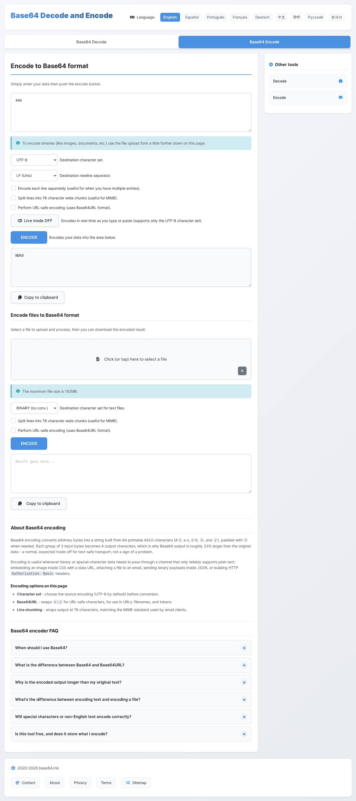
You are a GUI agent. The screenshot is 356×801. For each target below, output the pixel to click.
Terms (106, 782)
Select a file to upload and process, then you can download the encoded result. (78, 329)
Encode (279, 97)
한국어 (336, 17)
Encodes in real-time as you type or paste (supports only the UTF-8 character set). (113, 220)
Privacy (80, 782)
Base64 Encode (264, 41)
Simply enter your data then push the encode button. (56, 84)
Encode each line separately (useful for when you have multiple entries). (79, 188)
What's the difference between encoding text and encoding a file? (77, 699)
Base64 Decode (91, 41)
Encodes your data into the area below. (82, 237)
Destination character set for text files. (92, 408)
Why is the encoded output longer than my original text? (68, 682)
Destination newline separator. (85, 175)
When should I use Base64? (41, 647)
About (55, 782)
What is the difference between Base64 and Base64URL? (69, 664)
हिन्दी (296, 17)
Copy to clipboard (41, 297)
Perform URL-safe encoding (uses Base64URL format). (64, 207)
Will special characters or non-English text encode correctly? (73, 716)
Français (240, 17)
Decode (279, 81)
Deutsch (262, 17)
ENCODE (29, 237)
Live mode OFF (38, 220)
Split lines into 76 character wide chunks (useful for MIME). (68, 198)
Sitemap (139, 782)
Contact (28, 782)
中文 (281, 17)
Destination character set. (81, 160)
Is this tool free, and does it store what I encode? (61, 733)
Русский (315, 17)
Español (192, 17)
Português (215, 17)
